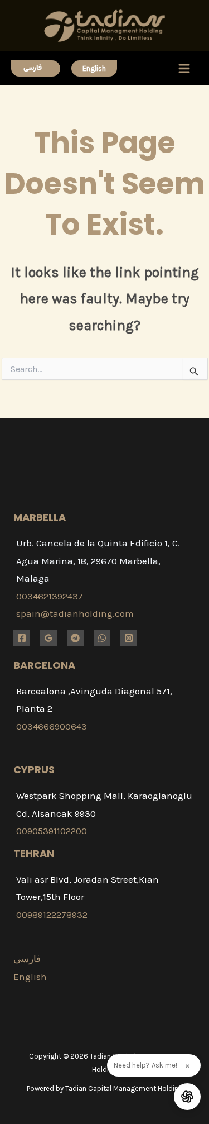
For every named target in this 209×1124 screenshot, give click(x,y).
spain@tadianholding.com (75, 613)
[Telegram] (75, 638)
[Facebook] (21, 638)
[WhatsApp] (102, 638)
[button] (35, 68)
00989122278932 (52, 914)
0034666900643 (51, 726)
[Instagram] (128, 638)
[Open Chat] (187, 1096)
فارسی (27, 958)
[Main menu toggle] (184, 68)
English (30, 976)
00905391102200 (51, 830)
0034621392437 (49, 596)
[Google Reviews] (48, 638)
